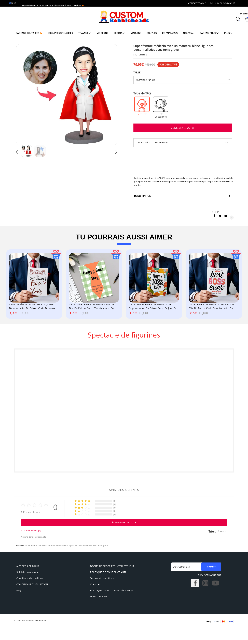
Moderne (102, 33)
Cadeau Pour (208, 33)
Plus (227, 33)
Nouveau (188, 33)
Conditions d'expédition (29, 578)
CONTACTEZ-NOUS (197, 3)
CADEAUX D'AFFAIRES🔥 (29, 33)
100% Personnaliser (60, 33)
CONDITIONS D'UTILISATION (32, 584)
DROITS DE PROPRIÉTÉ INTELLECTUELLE (112, 566)
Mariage (136, 33)
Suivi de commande (27, 572)
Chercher (95, 584)
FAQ (18, 590)
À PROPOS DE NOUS (27, 566)
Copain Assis (170, 33)
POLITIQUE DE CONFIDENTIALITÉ (108, 572)
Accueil (19, 545)
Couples (151, 33)
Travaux (83, 33)
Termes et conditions (102, 578)
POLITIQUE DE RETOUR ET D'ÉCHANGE (111, 590)
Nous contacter (98, 596)
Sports (118, 33)
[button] (24, 94)
